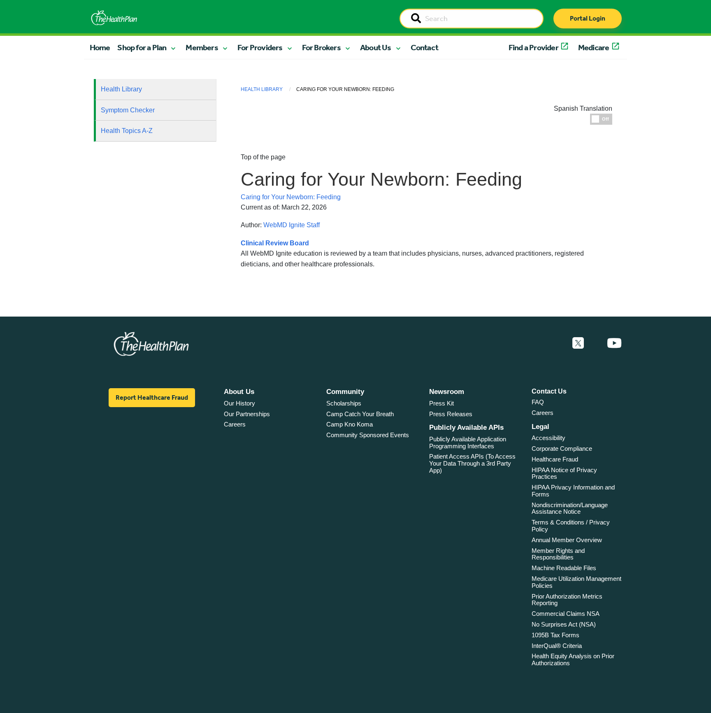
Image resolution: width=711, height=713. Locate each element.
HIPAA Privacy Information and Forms (573, 491)
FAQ (538, 401)
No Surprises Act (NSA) (564, 624)
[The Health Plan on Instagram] (595, 343)
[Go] (416, 19)
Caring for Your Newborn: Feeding (291, 196)
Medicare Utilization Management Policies (576, 582)
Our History (239, 403)
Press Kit (441, 403)
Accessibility (548, 437)
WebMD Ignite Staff (291, 224)
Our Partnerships (247, 413)
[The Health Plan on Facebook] (555, 343)
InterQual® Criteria (557, 645)
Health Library (121, 89)
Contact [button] (424, 47)
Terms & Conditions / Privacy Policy (571, 526)
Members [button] (202, 47)
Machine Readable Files (564, 567)
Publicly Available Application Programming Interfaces (467, 443)
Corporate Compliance (562, 448)
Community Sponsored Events (367, 434)
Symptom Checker (128, 110)
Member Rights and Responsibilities (558, 554)
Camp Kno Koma (349, 424)
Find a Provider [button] (533, 47)
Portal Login (587, 18)
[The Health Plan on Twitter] (578, 343)
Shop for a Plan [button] (141, 47)
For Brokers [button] (321, 47)
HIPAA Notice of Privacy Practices (564, 473)
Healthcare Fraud (555, 459)
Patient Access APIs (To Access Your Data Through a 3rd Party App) (472, 463)
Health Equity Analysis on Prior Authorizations (573, 659)
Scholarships (343, 403)
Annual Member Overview (567, 539)
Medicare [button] (593, 47)
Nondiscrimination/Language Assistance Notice (570, 508)
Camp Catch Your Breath (360, 413)
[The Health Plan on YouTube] (614, 343)
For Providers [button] (260, 47)
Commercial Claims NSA (565, 613)
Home (100, 47)
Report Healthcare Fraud (152, 397)
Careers (235, 424)
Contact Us (549, 391)
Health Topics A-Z (127, 130)
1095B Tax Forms (555, 634)
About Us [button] (375, 47)
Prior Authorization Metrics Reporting (567, 600)
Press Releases (450, 413)
